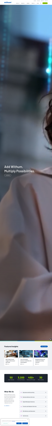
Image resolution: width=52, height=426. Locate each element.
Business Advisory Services (29, 397)
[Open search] (40, 3)
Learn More (8, 175)
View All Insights (44, 346)
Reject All (19, 423)
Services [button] (17, 3)
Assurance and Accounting (28, 392)
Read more (7, 367)
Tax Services (25, 415)
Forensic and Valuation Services (29, 406)
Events (38, 3)
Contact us (45, 3)
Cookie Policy (13, 421)
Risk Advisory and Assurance (29, 411)
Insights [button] (28, 3)
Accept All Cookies (25, 423)
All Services (6, 405)
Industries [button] (22, 3)
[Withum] (8, 2)
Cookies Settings (5, 423)
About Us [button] (33, 3)
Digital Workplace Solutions (29, 401)
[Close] (28, 419)
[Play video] (50, 339)
